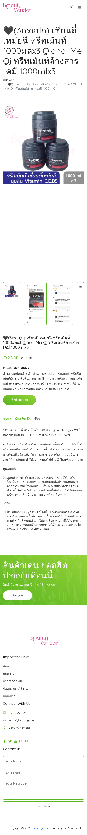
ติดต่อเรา (9, 696)
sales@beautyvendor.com (26, 720)
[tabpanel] (43, 144)
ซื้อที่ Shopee (19, 400)
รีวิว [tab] (37, 419)
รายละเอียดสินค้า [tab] (17, 419)
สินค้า (7, 666)
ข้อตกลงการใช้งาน (15, 689)
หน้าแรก (8, 80)
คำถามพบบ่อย (12, 681)
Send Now (43, 806)
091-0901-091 (17, 713)
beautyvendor (42, 828)
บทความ (8, 674)
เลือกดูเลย (17, 595)
